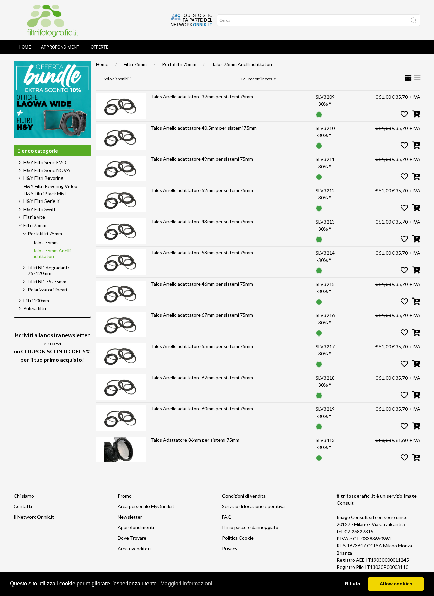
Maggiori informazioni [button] (186, 584)
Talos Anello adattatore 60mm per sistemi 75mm (202, 408)
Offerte (99, 47)
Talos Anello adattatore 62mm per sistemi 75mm (202, 377)
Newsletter (130, 517)
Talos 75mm (45, 242)
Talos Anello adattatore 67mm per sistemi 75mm (202, 315)
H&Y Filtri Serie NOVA (46, 170)
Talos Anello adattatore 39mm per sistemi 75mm (202, 96)
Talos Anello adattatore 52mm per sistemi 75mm (202, 190)
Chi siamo (24, 496)
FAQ (227, 517)
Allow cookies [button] (396, 584)
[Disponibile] (319, 114)
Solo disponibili (117, 78)
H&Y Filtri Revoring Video (50, 186)
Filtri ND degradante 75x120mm (49, 270)
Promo (125, 496)
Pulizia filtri (34, 308)
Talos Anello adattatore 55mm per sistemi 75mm (202, 346)
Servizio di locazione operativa (253, 506)
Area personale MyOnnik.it (146, 506)
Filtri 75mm (135, 64)
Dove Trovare (132, 538)
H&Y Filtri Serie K (41, 201)
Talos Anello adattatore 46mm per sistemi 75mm (202, 284)
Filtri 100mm (36, 300)
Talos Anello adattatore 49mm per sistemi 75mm (202, 159)
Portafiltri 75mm (179, 64)
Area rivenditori (134, 548)
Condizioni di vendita (244, 496)
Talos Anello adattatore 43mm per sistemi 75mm (202, 221)
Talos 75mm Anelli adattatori (242, 64)
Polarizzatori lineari (47, 289)
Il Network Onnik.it (34, 517)
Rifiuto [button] (352, 584)
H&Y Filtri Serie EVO (44, 162)
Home (25, 47)
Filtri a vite (34, 217)
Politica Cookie (238, 538)
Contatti (23, 506)
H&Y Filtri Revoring (43, 178)
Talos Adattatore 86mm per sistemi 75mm (195, 440)
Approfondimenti (60, 47)
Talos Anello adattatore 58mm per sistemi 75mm (202, 252)
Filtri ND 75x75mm (47, 281)
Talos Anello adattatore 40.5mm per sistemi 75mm (204, 128)
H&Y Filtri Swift (39, 209)
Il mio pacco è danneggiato (250, 527)
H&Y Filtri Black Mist (45, 193)
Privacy (229, 548)
